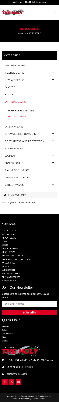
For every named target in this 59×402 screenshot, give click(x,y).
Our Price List (7, 334)
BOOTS (5, 245)
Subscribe (29, 312)
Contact (5, 341)
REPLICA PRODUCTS (11, 277)
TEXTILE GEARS (9, 234)
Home (20, 33)
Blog (4, 337)
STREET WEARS (9, 281)
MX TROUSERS (17, 116)
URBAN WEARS (8, 252)
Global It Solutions (38, 399)
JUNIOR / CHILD (9, 270)
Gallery (5, 330)
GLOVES (5, 241)
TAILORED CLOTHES (17, 170)
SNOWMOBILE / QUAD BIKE (14, 256)
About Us (5, 327)
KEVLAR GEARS (9, 238)
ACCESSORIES (8, 263)
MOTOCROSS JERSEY (21, 110)
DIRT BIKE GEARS (10, 249)
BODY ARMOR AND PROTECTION (16, 259)
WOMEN (5, 266)
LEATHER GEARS (9, 231)
